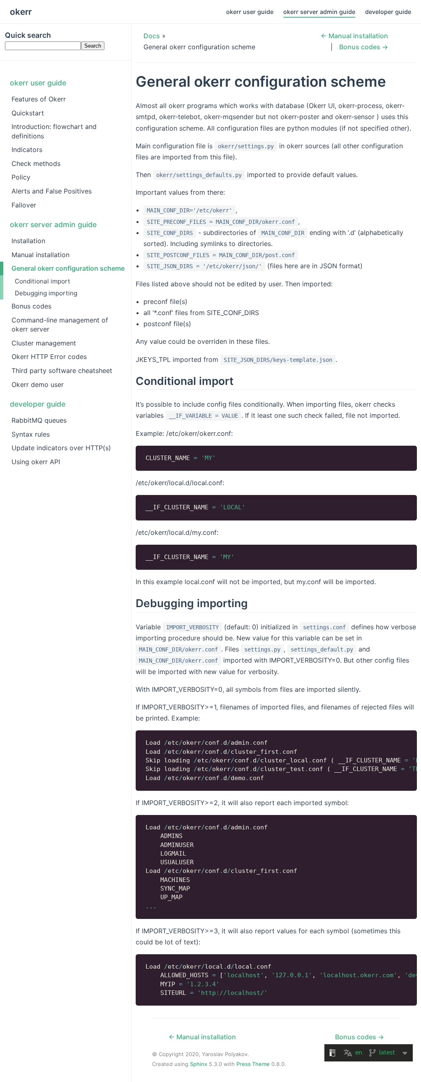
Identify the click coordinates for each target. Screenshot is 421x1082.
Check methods (36, 163)
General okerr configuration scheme (68, 268)
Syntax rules (31, 434)
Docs (151, 36)
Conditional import (42, 281)
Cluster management (44, 343)
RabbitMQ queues (39, 420)
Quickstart (28, 113)
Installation (28, 241)
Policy (21, 177)
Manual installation (40, 255)
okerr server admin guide (319, 11)
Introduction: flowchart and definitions (54, 131)
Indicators (27, 149)
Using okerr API (36, 462)
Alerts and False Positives (52, 191)
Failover (24, 205)
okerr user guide (249, 11)
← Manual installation (354, 36)
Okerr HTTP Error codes (49, 356)
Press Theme (253, 1064)
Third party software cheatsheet (62, 370)
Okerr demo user (38, 384)
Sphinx (198, 1064)
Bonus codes (31, 306)
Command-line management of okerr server (60, 324)
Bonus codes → (363, 47)
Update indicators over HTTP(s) (61, 448)
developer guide (388, 11)
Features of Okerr (39, 99)
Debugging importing (46, 293)
